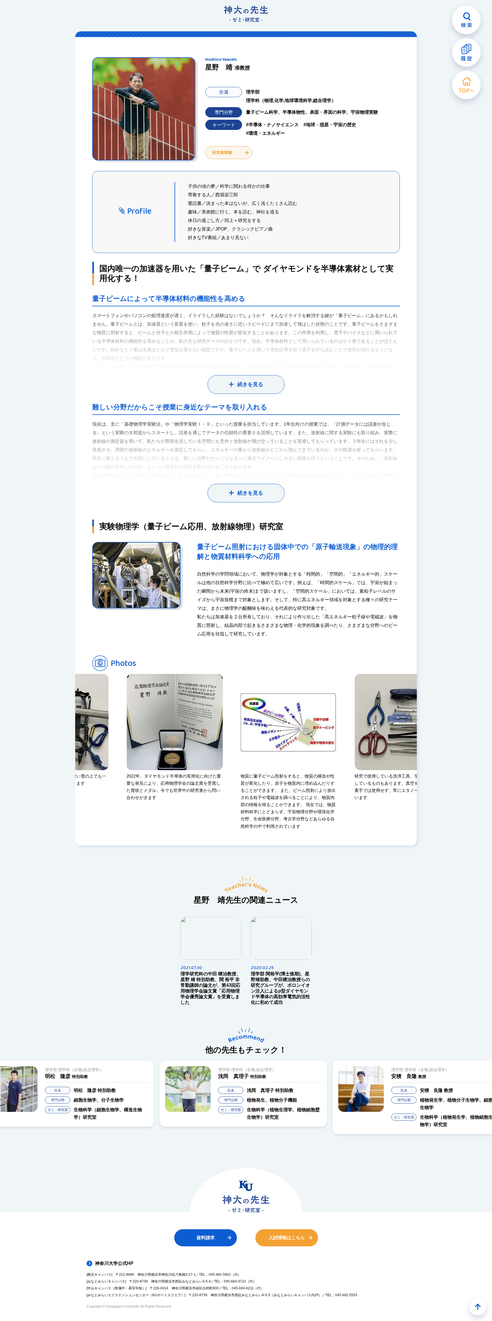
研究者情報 (222, 152)
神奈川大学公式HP (114, 1263)
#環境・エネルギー (265, 133)
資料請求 (205, 1237)
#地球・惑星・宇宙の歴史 (330, 124)
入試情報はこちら (286, 1237)
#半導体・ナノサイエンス (272, 124)
